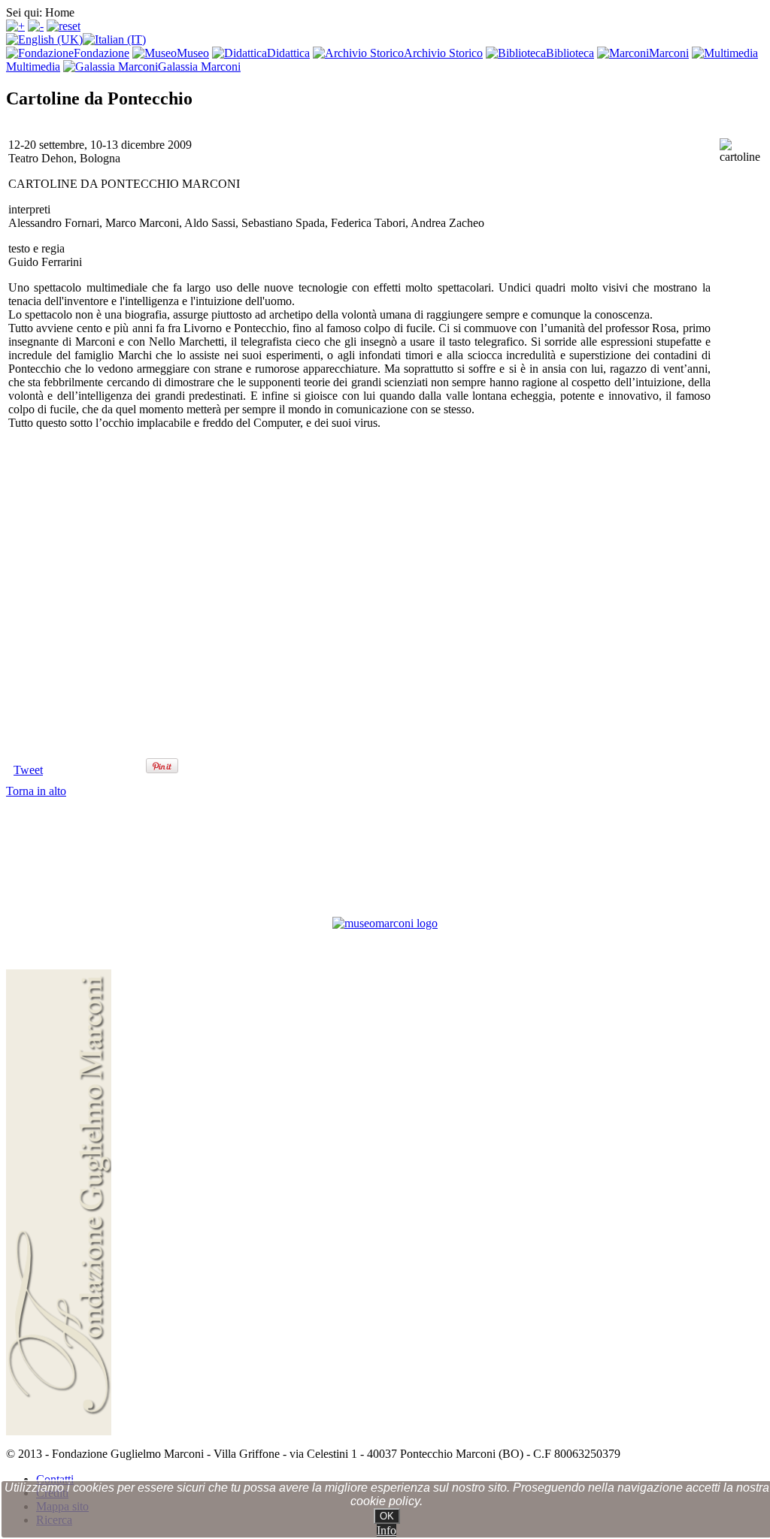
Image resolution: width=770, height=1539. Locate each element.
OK (387, 1516)
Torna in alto (36, 791)
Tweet (28, 769)
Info (386, 1530)
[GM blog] (385, 923)
